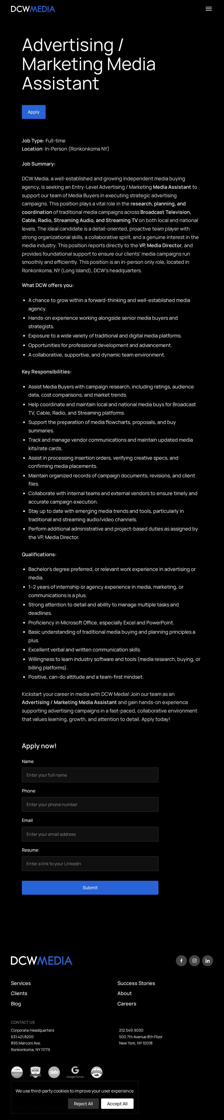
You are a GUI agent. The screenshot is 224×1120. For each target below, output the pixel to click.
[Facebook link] (181, 960)
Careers (126, 1004)
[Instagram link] (194, 960)
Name (28, 761)
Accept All (117, 1104)
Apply (34, 112)
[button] (208, 8)
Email (27, 820)
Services (21, 983)
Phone (28, 791)
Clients (19, 993)
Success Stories (136, 983)
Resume (30, 850)
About (124, 993)
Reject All (83, 1104)
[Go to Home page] (33, 8)
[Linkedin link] (207, 960)
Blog (16, 1004)
